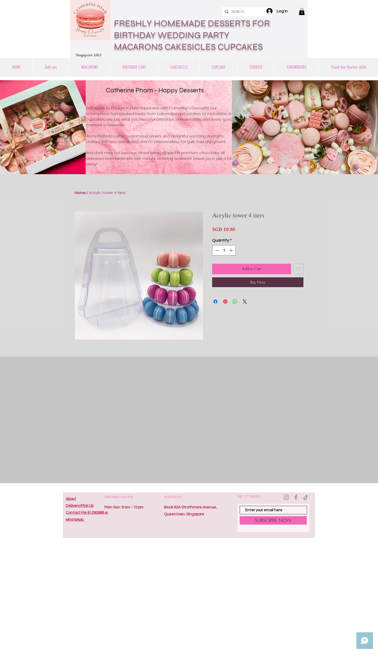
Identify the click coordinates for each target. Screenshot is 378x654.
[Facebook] (296, 497)
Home (80, 193)
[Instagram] (286, 497)
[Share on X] (245, 301)
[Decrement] (216, 250)
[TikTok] (305, 497)
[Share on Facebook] (215, 301)
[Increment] (231, 250)
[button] (302, 11)
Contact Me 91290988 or (87, 513)
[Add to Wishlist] (298, 269)
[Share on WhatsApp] (235, 301)
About (71, 499)
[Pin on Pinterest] (225, 301)
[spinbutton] (224, 250)
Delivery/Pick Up (80, 506)
